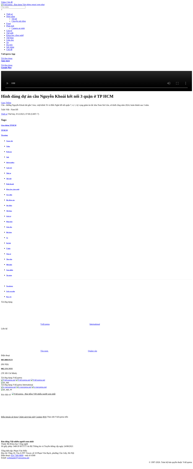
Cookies (38, 417)
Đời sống (9, 232)
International (95, 324)
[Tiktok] (20, 437)
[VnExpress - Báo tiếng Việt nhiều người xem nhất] (23, 4)
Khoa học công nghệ (15, 35)
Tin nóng (9, 275)
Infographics (10, 162)
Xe (7, 42)
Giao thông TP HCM (8, 125)
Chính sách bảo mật (27, 417)
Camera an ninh (18, 28)
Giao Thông (6, 103)
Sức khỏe (10, 47)
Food (8, 23)
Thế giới (9, 33)
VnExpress (45, 324)
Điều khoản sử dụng (9, 417)
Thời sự (9, 14)
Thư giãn (9, 259)
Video (3, 2)
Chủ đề (10, 2)
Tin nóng (4, 135)
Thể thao (10, 38)
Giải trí (9, 31)
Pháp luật (10, 26)
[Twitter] (128, 417)
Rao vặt (8, 297)
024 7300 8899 (17, 455)
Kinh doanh (10, 184)
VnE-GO (9, 168)
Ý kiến (8, 248)
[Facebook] (88, 417)
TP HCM (4, 130)
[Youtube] (168, 417)
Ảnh (7, 157)
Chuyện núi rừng (19, 21)
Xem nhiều (9, 270)
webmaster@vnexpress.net (18, 458)
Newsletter (9, 286)
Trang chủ (9, 141)
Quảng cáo (92, 351)
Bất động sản (10, 200)
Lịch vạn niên (10, 291)
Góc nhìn (9, 194)
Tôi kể (14, 19)
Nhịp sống (10, 16)
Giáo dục (10, 40)
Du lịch (9, 45)
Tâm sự (8, 254)
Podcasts (9, 151)
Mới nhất (9, 264)
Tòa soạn (44, 351)
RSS (45, 417)
